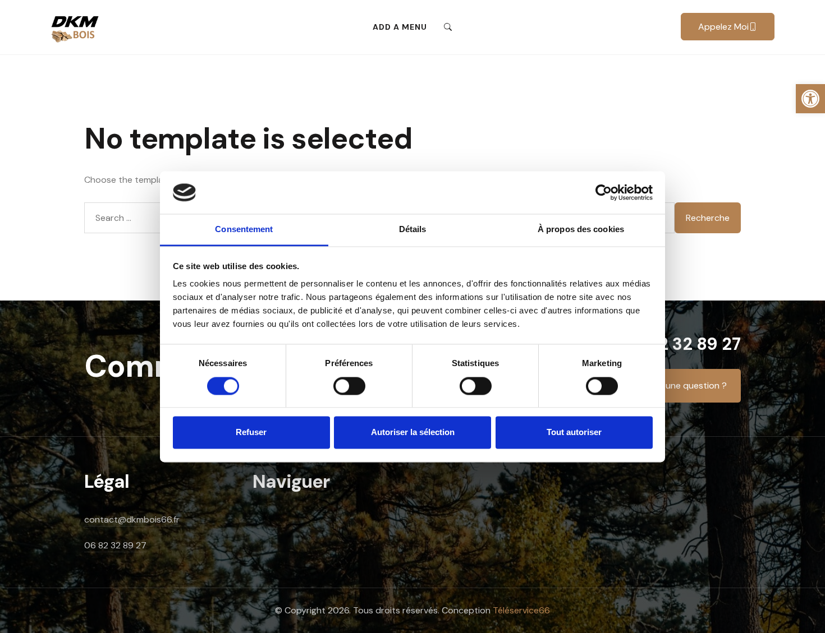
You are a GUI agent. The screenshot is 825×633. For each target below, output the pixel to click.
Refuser (251, 432)
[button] (810, 98)
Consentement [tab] (244, 229)
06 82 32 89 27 (681, 344)
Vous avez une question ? (674, 385)
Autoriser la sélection (413, 432)
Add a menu (400, 27)
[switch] (349, 391)
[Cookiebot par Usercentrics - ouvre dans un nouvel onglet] (603, 192)
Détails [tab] (413, 229)
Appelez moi (723, 27)
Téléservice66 (521, 610)
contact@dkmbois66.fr (132, 519)
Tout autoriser (574, 432)
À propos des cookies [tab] (581, 229)
